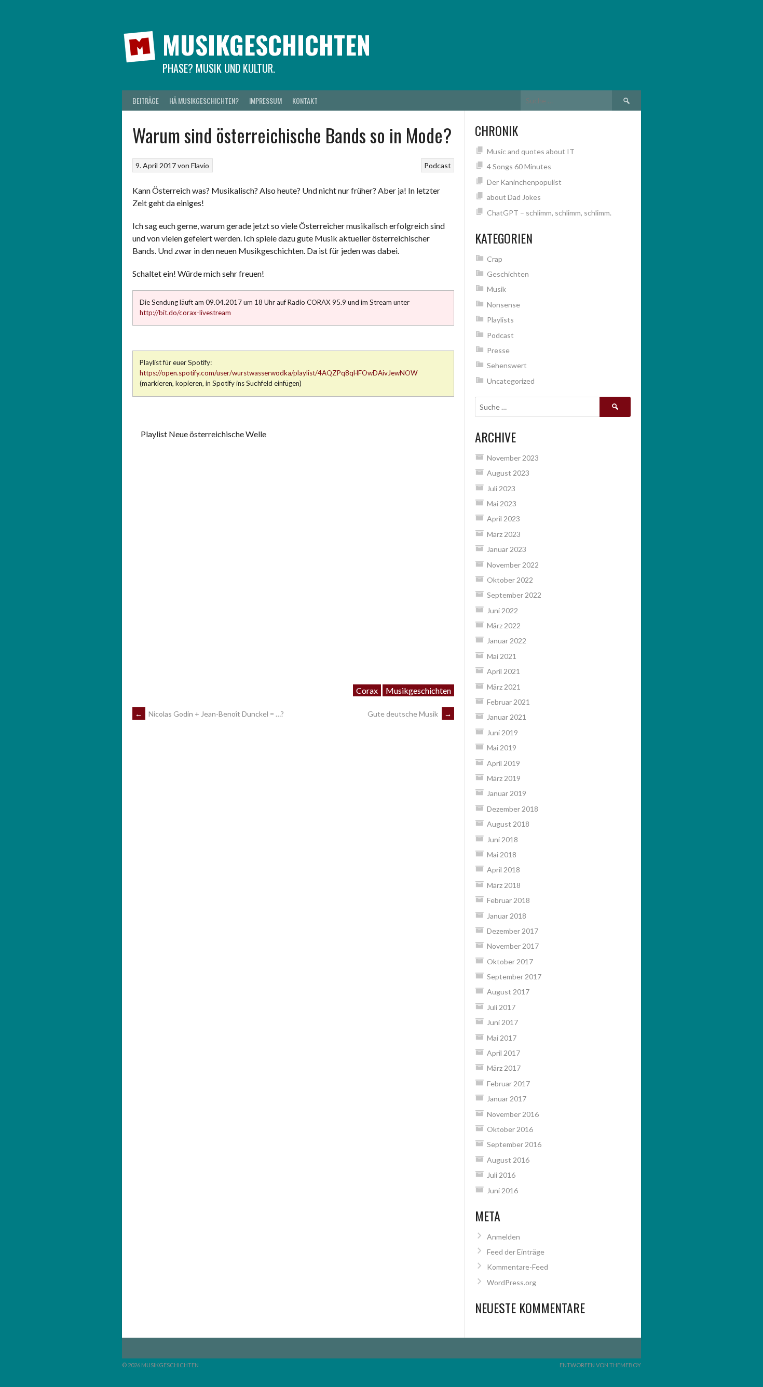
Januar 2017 (506, 1098)
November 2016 (513, 1114)
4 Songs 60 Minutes (519, 166)
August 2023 (508, 472)
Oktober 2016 (510, 1129)
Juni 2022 (502, 610)
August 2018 (508, 823)
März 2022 (504, 625)
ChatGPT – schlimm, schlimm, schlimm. (549, 212)
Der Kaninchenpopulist (524, 182)
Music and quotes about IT (531, 151)
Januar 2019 (506, 793)
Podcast (437, 165)
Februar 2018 (508, 900)
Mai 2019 (501, 747)
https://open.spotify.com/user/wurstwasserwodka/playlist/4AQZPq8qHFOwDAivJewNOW (279, 373)
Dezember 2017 (512, 930)
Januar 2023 (506, 549)
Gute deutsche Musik (409, 713)
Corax (367, 690)
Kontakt (305, 100)
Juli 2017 (501, 1007)
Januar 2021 (506, 716)
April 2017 (503, 1052)
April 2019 (503, 763)
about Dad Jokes (514, 197)
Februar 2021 (508, 701)
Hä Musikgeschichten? (204, 100)
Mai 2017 (501, 1037)
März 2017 (504, 1067)
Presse (498, 350)
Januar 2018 (506, 915)
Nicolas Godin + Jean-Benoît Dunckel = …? (209, 713)
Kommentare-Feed (517, 1266)
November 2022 (513, 564)
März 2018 (504, 885)
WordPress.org (511, 1282)
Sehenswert (507, 365)
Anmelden (503, 1236)
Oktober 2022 (510, 579)
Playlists (500, 319)
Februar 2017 (508, 1083)
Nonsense (503, 304)
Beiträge (145, 100)
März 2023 (504, 534)
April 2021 (503, 671)
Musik (496, 289)
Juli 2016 (501, 1174)
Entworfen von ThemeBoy (600, 1365)
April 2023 (503, 518)
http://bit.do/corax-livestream (185, 312)
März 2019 (504, 778)
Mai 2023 (501, 503)
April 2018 (503, 869)
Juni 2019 (502, 732)
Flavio (200, 165)
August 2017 (508, 991)
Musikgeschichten (266, 44)
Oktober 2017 (510, 961)
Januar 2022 (506, 640)
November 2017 (513, 945)
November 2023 (513, 457)
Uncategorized (511, 380)
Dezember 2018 (512, 808)
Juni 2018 (502, 839)
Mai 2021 (501, 656)
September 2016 (514, 1144)
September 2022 (514, 594)
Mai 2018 (501, 854)
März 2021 (504, 686)
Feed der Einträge (515, 1251)
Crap (494, 258)
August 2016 (508, 1159)
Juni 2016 (502, 1190)
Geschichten (508, 274)
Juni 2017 (502, 1022)
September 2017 (514, 976)
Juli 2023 (501, 488)
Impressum (265, 100)
